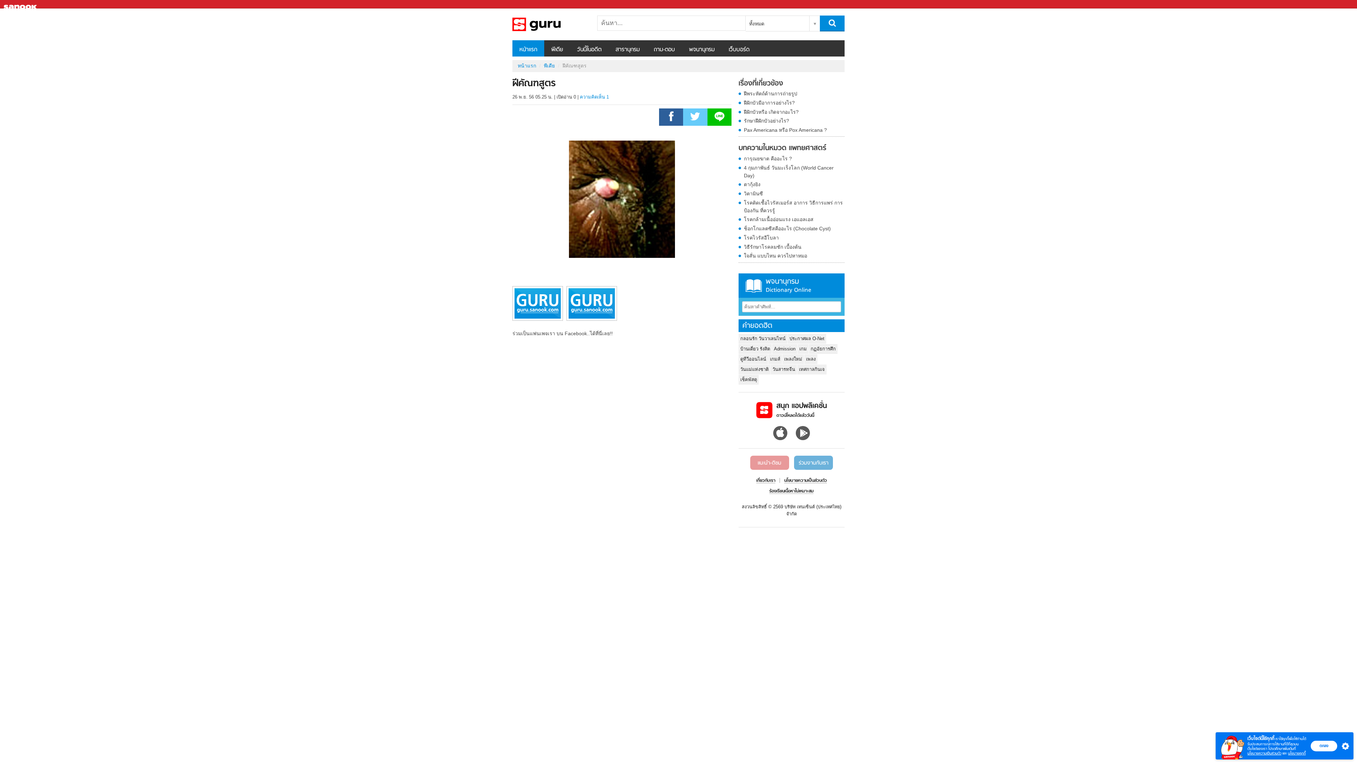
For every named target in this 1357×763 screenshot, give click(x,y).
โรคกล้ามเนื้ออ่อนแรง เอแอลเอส (778, 219)
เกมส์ (775, 359)
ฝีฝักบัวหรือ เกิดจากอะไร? (771, 112)
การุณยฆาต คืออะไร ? (768, 158)
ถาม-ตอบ (664, 49)
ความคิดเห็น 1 (594, 97)
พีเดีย (557, 49)
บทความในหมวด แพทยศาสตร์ (782, 148)
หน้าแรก (528, 49)
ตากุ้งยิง (752, 184)
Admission (784, 348)
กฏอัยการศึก (823, 348)
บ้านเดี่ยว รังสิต (755, 348)
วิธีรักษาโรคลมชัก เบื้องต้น (772, 247)
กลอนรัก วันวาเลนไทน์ (763, 338)
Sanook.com (21, 4)
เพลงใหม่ (793, 359)
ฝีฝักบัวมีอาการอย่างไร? (769, 103)
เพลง (811, 359)
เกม (803, 348)
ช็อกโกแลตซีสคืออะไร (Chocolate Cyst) (787, 228)
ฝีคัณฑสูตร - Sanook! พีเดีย (549, 24)
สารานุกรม (628, 49)
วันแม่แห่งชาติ (754, 369)
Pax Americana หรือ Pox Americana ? (785, 130)
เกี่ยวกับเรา (765, 480)
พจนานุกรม (702, 49)
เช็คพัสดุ (748, 379)
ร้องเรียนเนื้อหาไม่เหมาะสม (791, 491)
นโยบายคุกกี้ (1297, 753)
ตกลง (1324, 746)
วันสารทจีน (784, 369)
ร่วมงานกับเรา (813, 463)
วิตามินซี (753, 193)
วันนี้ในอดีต (589, 49)
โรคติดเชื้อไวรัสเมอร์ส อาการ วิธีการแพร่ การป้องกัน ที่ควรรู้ (793, 206)
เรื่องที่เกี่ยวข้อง (761, 83)
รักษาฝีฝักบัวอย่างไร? (766, 121)
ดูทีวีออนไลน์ (753, 359)
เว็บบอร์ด (739, 49)
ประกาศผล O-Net (806, 338)
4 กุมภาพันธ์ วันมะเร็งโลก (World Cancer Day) (789, 171)
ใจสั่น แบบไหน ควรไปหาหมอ (775, 256)
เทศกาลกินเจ (812, 369)
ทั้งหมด (756, 23)
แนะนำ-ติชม (769, 463)
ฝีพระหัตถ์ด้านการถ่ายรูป (770, 93)
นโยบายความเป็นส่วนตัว (1264, 753)
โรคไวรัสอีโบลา (761, 238)
